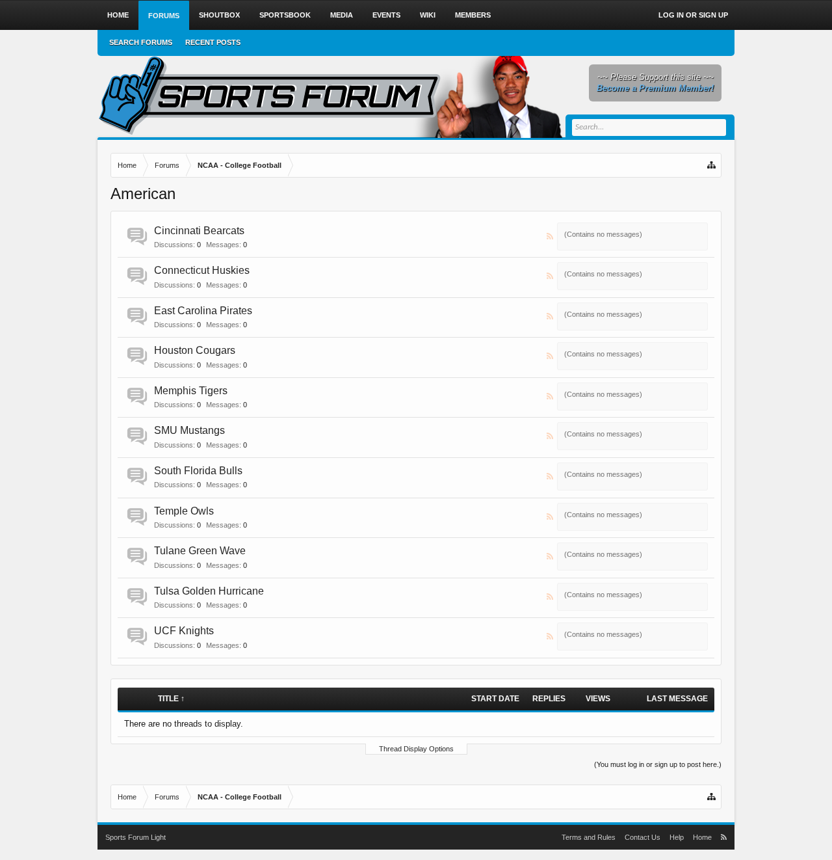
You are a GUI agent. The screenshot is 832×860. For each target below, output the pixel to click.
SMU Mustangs (189, 430)
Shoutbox (219, 15)
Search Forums (140, 42)
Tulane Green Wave (200, 550)
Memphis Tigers (191, 390)
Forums (163, 16)
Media (341, 15)
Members (473, 15)
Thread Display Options (416, 749)
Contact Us (642, 837)
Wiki (428, 15)
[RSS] (550, 237)
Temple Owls (184, 511)
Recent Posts (212, 42)
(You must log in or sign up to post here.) (658, 764)
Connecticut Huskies (202, 270)
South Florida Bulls (198, 470)
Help (677, 837)
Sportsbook (285, 15)
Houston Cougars (194, 350)
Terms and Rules (589, 837)
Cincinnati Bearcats (199, 230)
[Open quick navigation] (712, 165)
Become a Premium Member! (655, 88)
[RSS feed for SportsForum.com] (723, 837)
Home (118, 15)
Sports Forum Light (135, 837)
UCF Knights (184, 630)
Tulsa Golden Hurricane (209, 591)
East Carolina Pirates (203, 310)
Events (386, 15)
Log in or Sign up (693, 15)
